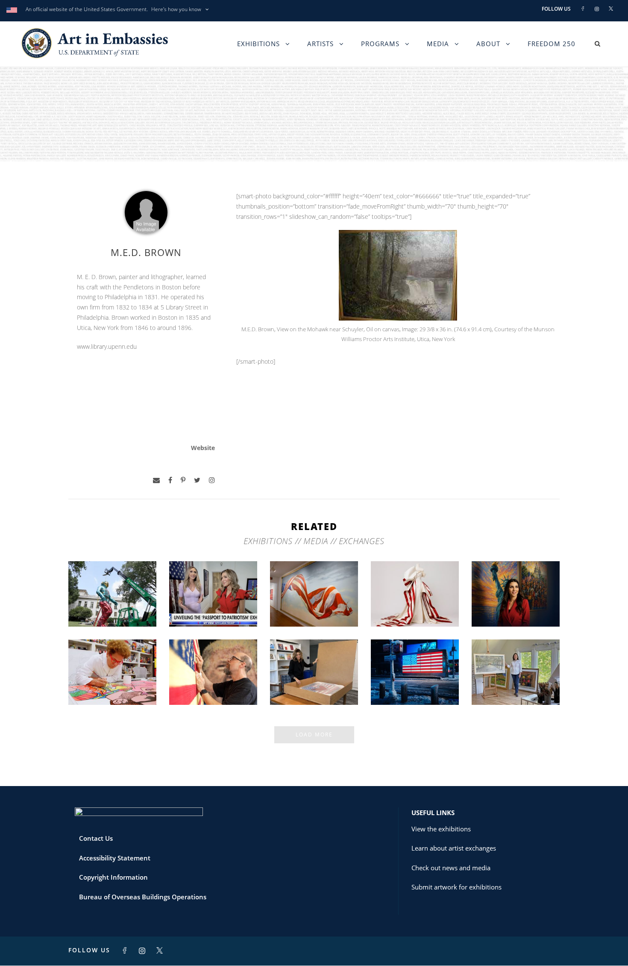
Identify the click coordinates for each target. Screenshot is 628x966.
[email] (156, 480)
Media (438, 43)
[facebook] (170, 480)
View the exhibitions (441, 829)
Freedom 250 (551, 43)
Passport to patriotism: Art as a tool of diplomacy (213, 601)
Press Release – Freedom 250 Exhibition (415, 682)
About (488, 43)
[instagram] (212, 480)
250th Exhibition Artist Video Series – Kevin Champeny (213, 678)
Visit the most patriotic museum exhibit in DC (515, 604)
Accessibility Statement (114, 858)
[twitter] (197, 480)
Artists (320, 43)
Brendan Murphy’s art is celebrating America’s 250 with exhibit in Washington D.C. (112, 593)
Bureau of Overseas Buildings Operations (142, 896)
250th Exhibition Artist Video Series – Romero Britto (112, 678)
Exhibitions (258, 43)
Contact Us (96, 838)
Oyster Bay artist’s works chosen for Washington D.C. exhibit (515, 678)
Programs (380, 43)
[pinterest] (183, 480)
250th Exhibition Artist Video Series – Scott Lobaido (314, 601)
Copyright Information (113, 877)
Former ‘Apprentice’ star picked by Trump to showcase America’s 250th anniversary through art (314, 671)
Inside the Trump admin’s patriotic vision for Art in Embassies (415, 601)
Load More (314, 734)
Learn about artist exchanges (453, 848)
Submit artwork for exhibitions (456, 887)
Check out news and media (450, 867)
